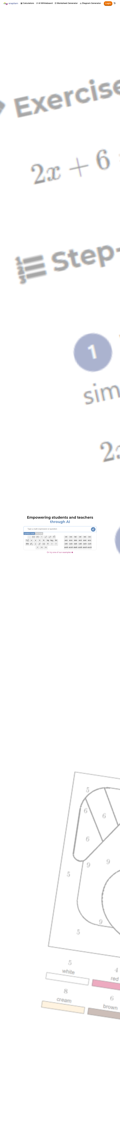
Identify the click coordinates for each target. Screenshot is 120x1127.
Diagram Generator (90, 3)
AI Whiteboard (44, 3)
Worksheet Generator (66, 3)
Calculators (27, 3)
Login (108, 3)
